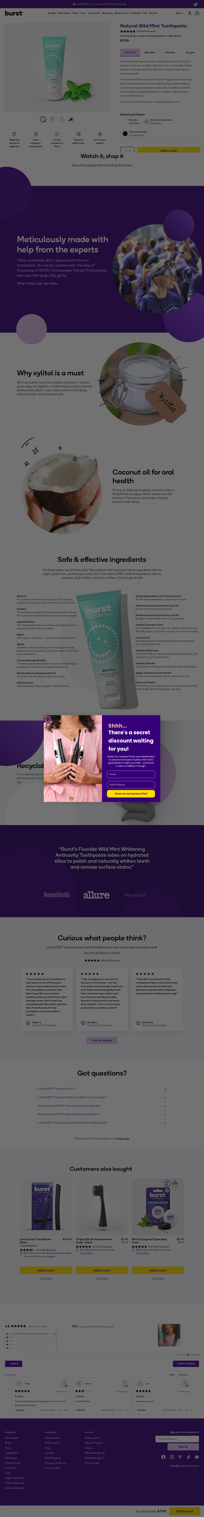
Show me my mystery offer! (131, 793)
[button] (3, 1513)
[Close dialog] (47, 719)
